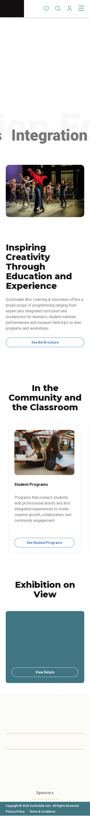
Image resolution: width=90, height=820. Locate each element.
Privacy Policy (15, 811)
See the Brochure (45, 342)
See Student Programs (44, 543)
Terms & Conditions (42, 811)
